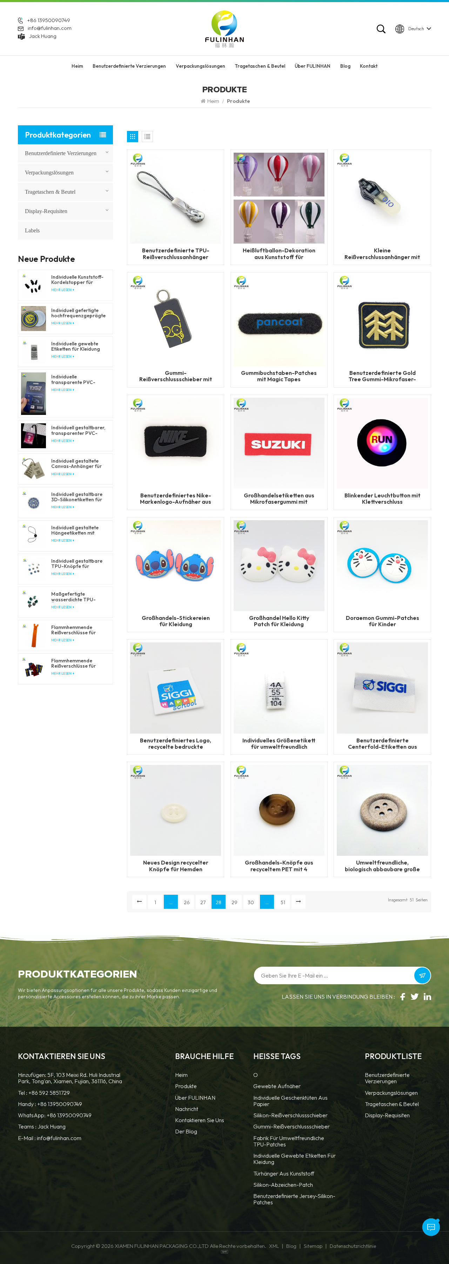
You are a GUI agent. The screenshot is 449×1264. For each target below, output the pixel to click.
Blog (345, 66)
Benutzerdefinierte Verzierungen (129, 66)
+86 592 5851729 (49, 1093)
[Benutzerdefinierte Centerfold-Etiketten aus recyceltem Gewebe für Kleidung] (382, 687)
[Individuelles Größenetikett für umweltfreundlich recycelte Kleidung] (279, 687)
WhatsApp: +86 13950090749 (55, 1115)
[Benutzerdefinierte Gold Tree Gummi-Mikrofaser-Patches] (382, 319)
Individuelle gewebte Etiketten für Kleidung (294, 1158)
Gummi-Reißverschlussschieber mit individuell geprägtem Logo (175, 376)
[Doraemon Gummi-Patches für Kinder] (382, 564)
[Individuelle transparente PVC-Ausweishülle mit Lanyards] (33, 393)
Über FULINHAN (312, 66)
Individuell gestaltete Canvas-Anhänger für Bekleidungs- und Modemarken (76, 463)
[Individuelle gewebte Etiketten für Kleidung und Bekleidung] (33, 351)
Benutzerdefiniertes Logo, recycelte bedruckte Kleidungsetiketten (175, 743)
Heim (77, 66)
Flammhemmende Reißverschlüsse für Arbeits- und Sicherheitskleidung (73, 630)
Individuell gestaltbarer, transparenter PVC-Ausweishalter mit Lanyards (78, 430)
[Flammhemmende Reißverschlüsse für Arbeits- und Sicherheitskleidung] (33, 635)
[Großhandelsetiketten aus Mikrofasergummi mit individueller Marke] (279, 442)
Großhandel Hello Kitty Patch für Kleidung (279, 621)
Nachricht (186, 1109)
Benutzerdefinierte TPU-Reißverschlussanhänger (175, 253)
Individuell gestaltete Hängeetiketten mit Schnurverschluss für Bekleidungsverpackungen (78, 530)
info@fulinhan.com (50, 28)
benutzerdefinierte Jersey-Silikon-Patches (294, 1199)
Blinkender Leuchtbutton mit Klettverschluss (382, 498)
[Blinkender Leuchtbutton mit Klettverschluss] (382, 442)
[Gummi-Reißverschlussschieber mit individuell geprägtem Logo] (175, 319)
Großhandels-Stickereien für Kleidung (176, 621)
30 (251, 902)
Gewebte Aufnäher (277, 1086)
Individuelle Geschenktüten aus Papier (290, 1100)
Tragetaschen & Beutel (260, 66)
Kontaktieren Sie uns (199, 1120)
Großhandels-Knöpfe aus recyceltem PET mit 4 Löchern (279, 865)
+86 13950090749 (48, 20)
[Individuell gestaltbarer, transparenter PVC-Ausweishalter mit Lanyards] (33, 435)
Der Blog (186, 1131)
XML (274, 1246)
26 (187, 902)
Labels (32, 230)
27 (203, 902)
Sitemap (313, 1246)
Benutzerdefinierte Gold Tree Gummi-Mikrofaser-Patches (382, 376)
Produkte (186, 1086)
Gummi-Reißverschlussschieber (291, 1126)
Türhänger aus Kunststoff (283, 1173)
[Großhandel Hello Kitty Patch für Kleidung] (279, 564)
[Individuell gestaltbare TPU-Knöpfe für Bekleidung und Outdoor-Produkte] (33, 569)
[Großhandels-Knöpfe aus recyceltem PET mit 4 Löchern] (279, 809)
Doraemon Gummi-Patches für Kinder (382, 621)
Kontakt (368, 66)
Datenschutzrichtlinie (353, 1246)
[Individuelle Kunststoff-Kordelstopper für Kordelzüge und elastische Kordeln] (33, 285)
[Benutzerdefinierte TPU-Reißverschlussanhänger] (175, 197)
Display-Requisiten (46, 211)
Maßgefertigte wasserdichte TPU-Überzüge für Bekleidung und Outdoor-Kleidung (73, 596)
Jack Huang (42, 36)
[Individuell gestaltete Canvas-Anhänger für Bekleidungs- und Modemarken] (33, 469)
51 (283, 902)
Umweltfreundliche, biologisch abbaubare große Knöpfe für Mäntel (382, 865)
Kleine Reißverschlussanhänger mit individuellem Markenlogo (382, 253)
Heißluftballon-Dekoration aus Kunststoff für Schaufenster (279, 253)
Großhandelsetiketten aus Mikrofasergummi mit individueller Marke (279, 498)
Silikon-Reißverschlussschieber (290, 1115)
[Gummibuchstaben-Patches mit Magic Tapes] (279, 319)
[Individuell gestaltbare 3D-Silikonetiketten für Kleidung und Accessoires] (33, 502)
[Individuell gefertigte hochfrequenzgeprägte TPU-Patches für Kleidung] (33, 318)
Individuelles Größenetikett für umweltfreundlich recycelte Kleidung (278, 743)
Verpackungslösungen (200, 66)
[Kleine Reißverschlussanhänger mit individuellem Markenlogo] (382, 197)
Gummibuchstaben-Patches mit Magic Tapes (279, 376)
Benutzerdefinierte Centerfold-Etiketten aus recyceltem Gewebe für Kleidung (382, 743)
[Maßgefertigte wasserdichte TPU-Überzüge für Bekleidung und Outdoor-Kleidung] (33, 602)
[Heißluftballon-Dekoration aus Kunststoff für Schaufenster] (279, 197)
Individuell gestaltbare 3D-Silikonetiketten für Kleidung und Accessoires (76, 497)
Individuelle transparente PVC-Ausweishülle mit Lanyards (73, 379)
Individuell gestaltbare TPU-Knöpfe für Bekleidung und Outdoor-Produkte (76, 563)
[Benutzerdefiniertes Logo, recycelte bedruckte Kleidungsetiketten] (175, 687)
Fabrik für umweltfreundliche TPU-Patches (288, 1141)
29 (234, 902)
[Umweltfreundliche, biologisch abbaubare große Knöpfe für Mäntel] (382, 809)
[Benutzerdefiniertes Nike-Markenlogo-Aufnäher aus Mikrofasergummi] (175, 442)
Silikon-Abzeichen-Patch (283, 1185)
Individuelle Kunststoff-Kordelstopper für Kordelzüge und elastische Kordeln (77, 279)
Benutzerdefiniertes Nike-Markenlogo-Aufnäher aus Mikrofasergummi (175, 498)
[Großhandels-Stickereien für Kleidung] (175, 564)
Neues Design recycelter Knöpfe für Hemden (175, 865)
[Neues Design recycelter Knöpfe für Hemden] (175, 809)
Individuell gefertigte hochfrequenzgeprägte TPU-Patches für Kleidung (78, 313)
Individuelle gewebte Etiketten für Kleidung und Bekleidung (75, 346)
